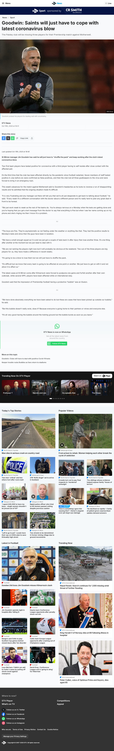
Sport (12, 18)
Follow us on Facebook (15, 714)
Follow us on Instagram (15, 723)
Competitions (63, 701)
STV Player (7, 701)
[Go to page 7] (62, 398)
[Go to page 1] (51, 398)
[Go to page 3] (55, 398)
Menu (7, 3)
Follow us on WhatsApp (15, 719)
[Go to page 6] (60, 398)
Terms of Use (18, 729)
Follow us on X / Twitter (15, 710)
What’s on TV (8, 704)
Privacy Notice (30, 729)
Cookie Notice (52, 729)
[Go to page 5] (58, 398)
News (4, 18)
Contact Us (41, 729)
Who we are (6, 729)
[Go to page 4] (56, 398)
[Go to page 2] (53, 398)
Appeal (60, 704)
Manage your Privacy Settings (14, 736)
